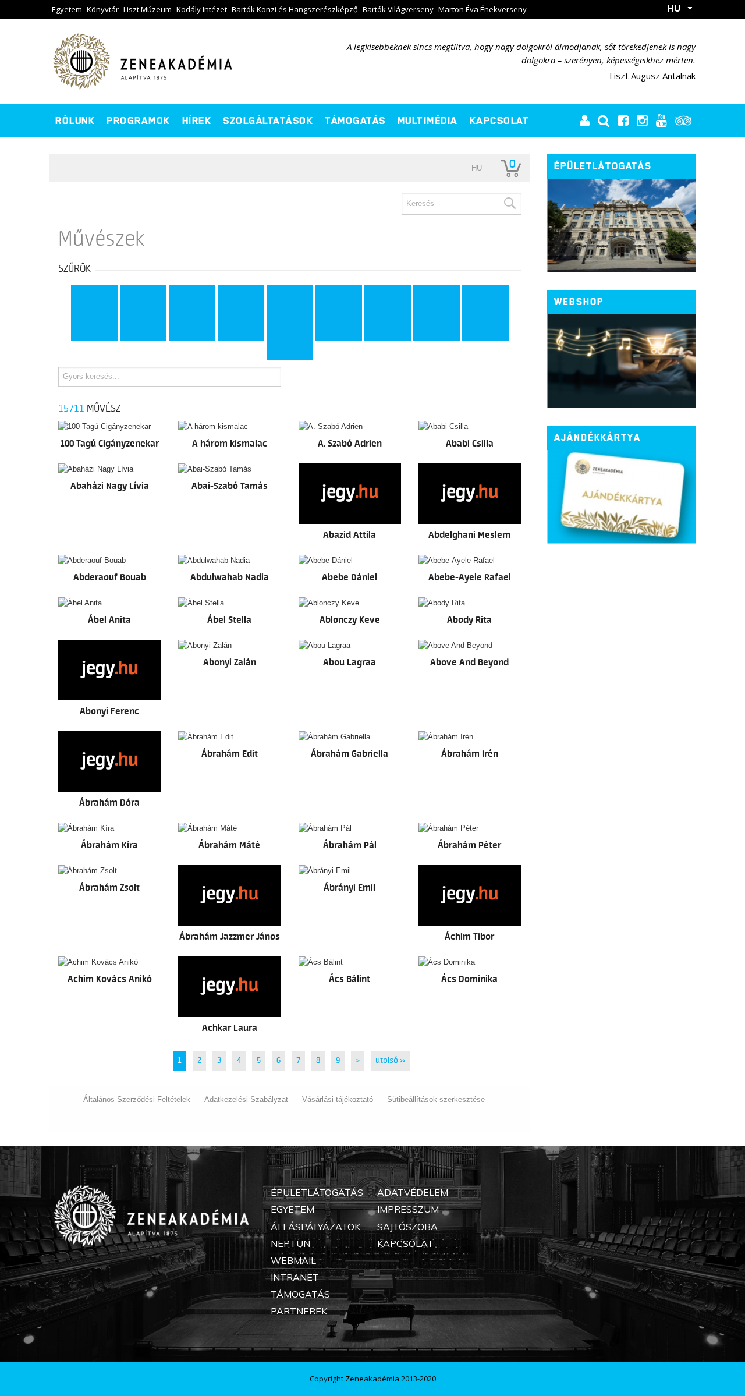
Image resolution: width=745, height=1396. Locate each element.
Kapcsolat (499, 120)
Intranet (295, 1277)
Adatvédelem (412, 1192)
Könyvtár (103, 9)
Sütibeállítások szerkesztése (436, 1099)
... (289, 350)
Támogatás (355, 120)
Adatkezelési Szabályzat (246, 1099)
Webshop (579, 301)
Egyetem (67, 9)
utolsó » (390, 1060)
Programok (139, 120)
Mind (94, 294)
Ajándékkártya (597, 437)
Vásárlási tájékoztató (337, 1099)
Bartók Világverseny (398, 9)
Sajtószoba (407, 1226)
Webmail (293, 1260)
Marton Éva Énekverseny (482, 9)
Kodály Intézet (201, 9)
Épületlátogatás (603, 166)
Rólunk (75, 120)
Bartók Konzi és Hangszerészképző (295, 9)
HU (674, 8)
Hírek (197, 120)
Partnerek (299, 1311)
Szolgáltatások (268, 120)
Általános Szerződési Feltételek (136, 1099)
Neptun (290, 1243)
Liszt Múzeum (147, 9)
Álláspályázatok (315, 1226)
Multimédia (428, 120)
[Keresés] (509, 204)
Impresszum (408, 1209)
